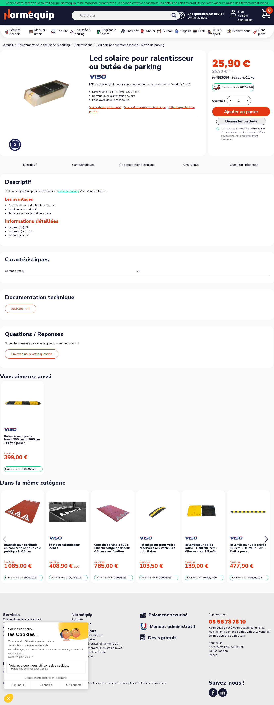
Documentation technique (137, 165)
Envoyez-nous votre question (31, 354)
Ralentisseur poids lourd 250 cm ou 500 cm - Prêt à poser (22, 439)
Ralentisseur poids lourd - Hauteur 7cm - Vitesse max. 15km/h (201, 548)
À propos (77, 619)
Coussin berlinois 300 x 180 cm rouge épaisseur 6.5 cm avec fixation (112, 548)
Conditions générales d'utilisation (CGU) (97, 648)
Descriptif (30, 165)
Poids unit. (238, 78)
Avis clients (191, 165)
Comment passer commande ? (22, 619)
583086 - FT (20, 309)
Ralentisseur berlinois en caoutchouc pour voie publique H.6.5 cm (22, 548)
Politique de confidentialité (89, 652)
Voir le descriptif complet (105, 107)
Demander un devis (241, 121)
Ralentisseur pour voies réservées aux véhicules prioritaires (157, 548)
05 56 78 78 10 (227, 622)
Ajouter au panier (241, 112)
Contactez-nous (137, 9)
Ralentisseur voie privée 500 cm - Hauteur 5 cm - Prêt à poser (248, 548)
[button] (266, 539)
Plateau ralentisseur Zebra (64, 546)
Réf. (214, 78)
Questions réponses (244, 165)
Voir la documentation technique (145, 107)
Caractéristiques (83, 165)
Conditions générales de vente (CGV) (95, 644)
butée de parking (68, 191)
